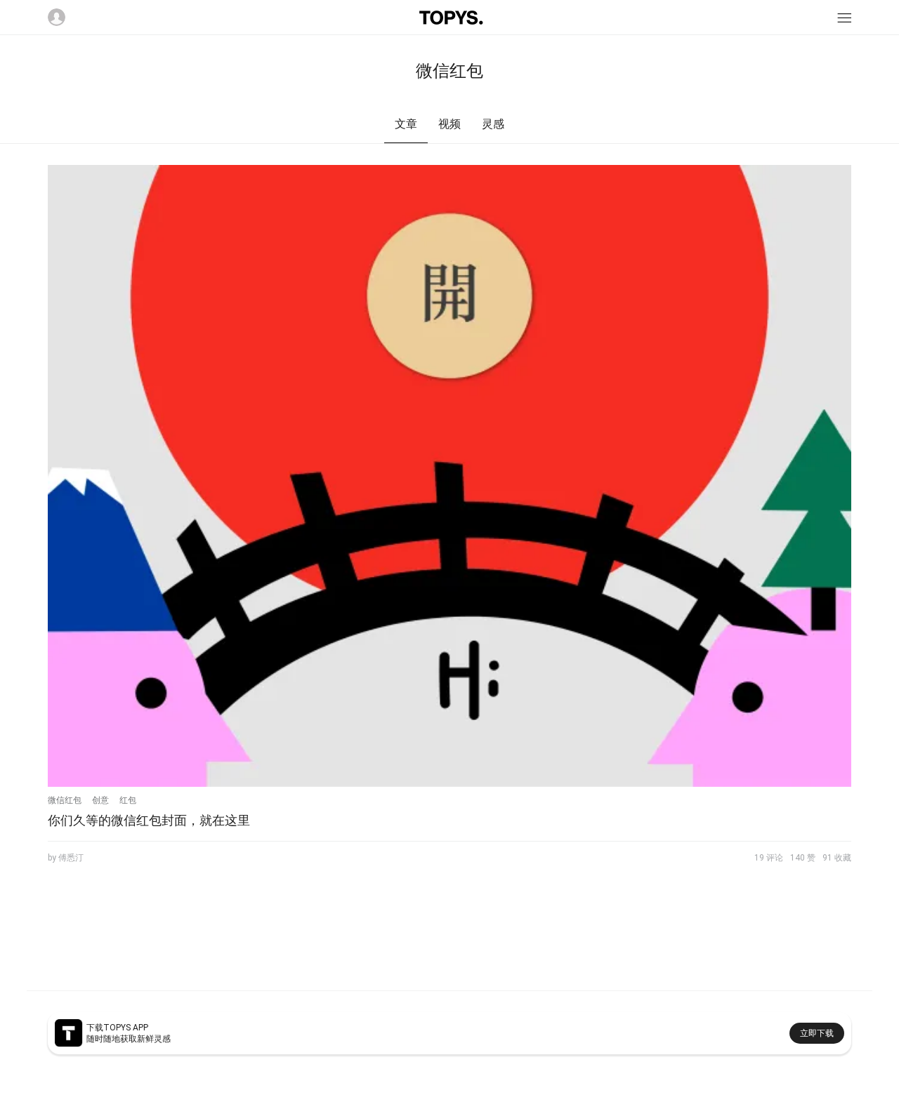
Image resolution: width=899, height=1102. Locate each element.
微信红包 (64, 800)
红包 (127, 800)
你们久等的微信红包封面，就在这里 (149, 820)
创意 (100, 800)
